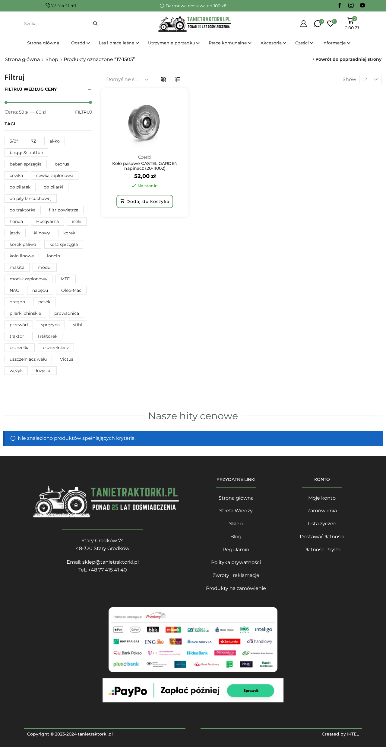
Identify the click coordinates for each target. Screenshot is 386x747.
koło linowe (22, 256)
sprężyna (50, 324)
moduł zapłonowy (28, 279)
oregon (17, 301)
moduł (45, 267)
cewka (16, 175)
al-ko (54, 141)
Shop (52, 59)
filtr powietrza (63, 210)
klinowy (42, 233)
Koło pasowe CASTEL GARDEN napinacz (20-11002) (145, 166)
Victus (66, 359)
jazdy (15, 233)
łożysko (44, 370)
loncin (53, 256)
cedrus (62, 164)
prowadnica (66, 313)
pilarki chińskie (25, 313)
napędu (40, 290)
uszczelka (20, 347)
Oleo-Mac (71, 290)
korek (69, 233)
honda (16, 221)
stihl (77, 324)
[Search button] (95, 23)
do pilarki (53, 187)
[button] (144, 201)
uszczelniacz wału (28, 359)
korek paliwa (23, 244)
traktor (17, 336)
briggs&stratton (26, 152)
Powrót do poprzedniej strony (348, 59)
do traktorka (23, 210)
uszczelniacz (56, 347)
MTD (66, 279)
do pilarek (20, 187)
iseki (76, 221)
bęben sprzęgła (26, 164)
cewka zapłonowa (54, 175)
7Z (33, 141)
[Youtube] (362, 6)
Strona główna (22, 59)
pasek (44, 301)
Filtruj (83, 112)
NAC (14, 290)
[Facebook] (340, 6)
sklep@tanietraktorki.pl (110, 562)
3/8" (14, 141)
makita (17, 267)
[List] (177, 79)
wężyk (16, 370)
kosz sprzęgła (63, 244)
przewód (19, 324)
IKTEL (353, 734)
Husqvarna (47, 221)
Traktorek (47, 336)
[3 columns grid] (163, 79)
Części (144, 157)
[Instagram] (351, 6)
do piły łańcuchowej (31, 198)
